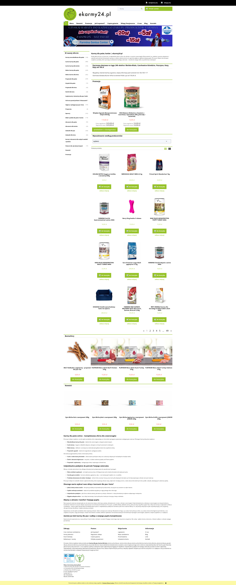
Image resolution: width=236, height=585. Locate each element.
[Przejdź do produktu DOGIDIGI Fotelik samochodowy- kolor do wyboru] (104, 295)
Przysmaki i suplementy (74, 462)
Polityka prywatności (97, 539)
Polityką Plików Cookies (108, 583)
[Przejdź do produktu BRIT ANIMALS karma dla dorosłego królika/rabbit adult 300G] (159, 295)
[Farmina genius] (118, 36)
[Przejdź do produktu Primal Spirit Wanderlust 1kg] (159, 162)
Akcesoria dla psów (71, 122)
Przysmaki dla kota (71, 87)
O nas (147, 532)
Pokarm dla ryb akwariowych (74, 146)
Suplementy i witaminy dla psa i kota (76, 96)
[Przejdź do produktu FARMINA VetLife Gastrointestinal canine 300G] (104, 207)
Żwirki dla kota (69, 92)
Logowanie (121, 532)
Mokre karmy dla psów (72, 70)
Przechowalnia (122, 537)
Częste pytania (95, 537)
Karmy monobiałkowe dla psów (74, 57)
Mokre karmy (70, 448)
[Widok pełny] (169, 148)
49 (167, 330)
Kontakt (147, 539)
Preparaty (68, 109)
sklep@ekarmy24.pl (72, 571)
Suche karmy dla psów (72, 62)
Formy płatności (68, 534)
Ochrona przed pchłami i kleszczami (76, 100)
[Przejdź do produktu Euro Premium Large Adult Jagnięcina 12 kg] (131, 251)
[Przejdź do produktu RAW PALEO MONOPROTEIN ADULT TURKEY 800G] (104, 251)
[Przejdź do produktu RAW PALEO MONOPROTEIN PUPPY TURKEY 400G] (159, 207)
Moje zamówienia (123, 534)
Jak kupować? (95, 532)
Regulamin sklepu (96, 534)
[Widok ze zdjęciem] (165, 148)
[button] (104, 190)
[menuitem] (71, 23)
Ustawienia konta (123, 539)
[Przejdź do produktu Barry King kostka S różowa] (131, 207)
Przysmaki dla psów (71, 79)
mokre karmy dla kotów (78, 456)
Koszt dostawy (68, 537)
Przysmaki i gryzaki (72, 451)
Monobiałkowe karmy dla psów (75, 442)
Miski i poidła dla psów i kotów (74, 118)
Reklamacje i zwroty (70, 539)
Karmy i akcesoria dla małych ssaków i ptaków (76, 140)
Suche (69, 456)
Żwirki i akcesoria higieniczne (75, 459)
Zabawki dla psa (70, 130)
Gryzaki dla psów (70, 83)
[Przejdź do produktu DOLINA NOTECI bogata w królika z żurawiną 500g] (104, 162)
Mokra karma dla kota (72, 74)
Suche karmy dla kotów (72, 66)
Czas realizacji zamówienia (72, 532)
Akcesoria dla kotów (71, 126)
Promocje (68, 154)
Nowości (68, 150)
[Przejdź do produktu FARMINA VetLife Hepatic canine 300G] (159, 251)
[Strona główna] (88, 13)
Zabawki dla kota (70, 135)
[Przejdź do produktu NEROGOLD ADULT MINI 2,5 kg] (131, 162)
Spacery (67, 113)
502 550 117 (68, 573)
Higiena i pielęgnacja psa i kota (74, 105)
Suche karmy (70, 445)
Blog (146, 534)
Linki (146, 537)
